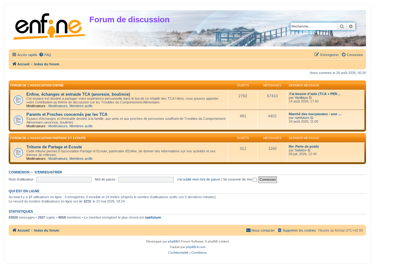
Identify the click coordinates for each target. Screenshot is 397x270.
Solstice (300, 150)
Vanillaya (301, 97)
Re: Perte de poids (304, 146)
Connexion (19, 172)
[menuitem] (45, 55)
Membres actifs (81, 106)
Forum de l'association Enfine (37, 85)
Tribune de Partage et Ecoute (54, 147)
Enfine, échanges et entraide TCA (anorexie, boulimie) (78, 94)
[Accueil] (49, 25)
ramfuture (302, 118)
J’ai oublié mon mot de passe (198, 179)
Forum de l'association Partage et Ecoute (48, 138)
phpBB (173, 241)
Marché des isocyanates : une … (315, 114)
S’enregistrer (48, 172)
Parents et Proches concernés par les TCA (66, 114)
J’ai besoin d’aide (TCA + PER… (315, 94)
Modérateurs (58, 106)
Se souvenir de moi (238, 179)
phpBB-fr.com (195, 247)
